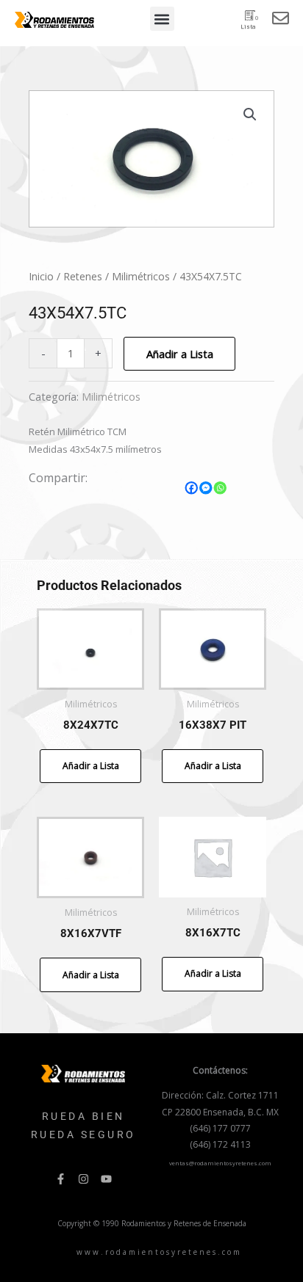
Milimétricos (141, 276)
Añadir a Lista (179, 353)
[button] (162, 19)
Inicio (41, 276)
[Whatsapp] (220, 488)
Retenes (82, 276)
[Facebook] (192, 488)
